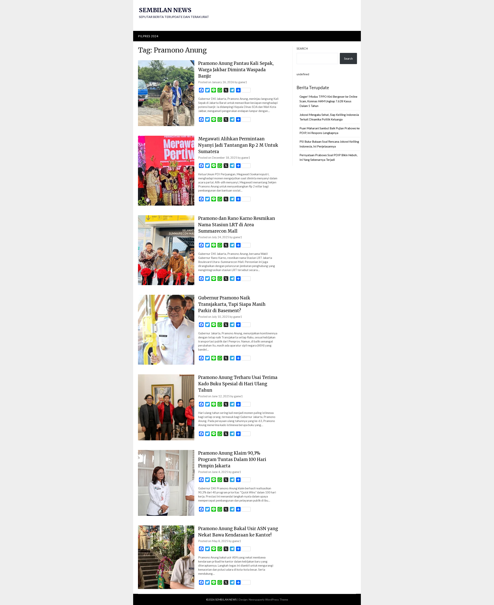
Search (302, 48)
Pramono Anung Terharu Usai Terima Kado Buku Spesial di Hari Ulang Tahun (237, 384)
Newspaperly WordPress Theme (268, 599)
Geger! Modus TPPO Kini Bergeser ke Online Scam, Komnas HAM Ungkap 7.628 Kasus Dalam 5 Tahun (328, 101)
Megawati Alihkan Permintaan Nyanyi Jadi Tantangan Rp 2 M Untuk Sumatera (238, 145)
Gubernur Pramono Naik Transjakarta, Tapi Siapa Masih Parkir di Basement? (232, 304)
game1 (242, 82)
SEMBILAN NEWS (165, 10)
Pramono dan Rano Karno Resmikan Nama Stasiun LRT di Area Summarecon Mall (236, 225)
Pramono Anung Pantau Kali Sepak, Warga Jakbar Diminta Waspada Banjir (236, 70)
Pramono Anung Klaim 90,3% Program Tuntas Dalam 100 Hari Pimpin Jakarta (232, 459)
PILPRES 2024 (148, 36)
